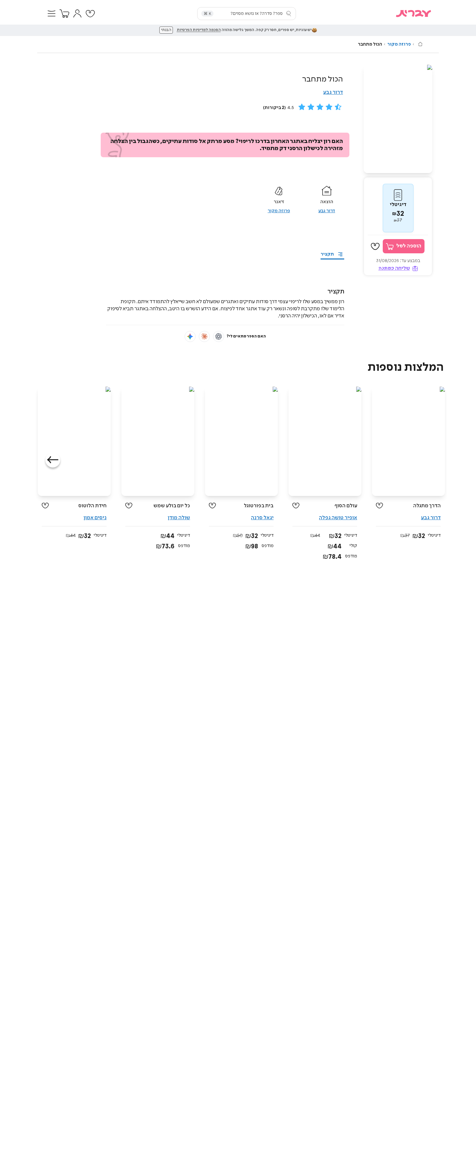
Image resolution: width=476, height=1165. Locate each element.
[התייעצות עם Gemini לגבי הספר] (190, 336)
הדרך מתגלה (427, 506)
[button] (51, 13)
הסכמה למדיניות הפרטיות (199, 30)
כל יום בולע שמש (171, 506)
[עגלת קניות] (64, 13)
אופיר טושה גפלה (338, 518)
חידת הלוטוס (92, 506)
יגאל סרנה (262, 518)
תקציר (327, 254)
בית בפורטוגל (259, 506)
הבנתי (166, 30)
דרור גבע (333, 92)
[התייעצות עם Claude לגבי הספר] (204, 336)
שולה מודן (179, 518)
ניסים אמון (95, 518)
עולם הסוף (345, 506)
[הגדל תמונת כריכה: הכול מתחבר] (398, 119)
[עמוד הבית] (420, 44)
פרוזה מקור (399, 44)
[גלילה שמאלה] (52, 460)
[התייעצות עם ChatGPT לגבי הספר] (218, 336)
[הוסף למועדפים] (375, 246)
